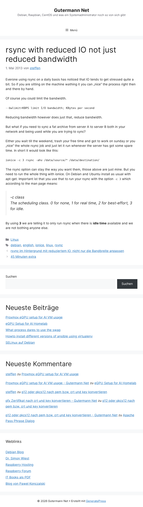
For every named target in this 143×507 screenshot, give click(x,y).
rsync (59, 245)
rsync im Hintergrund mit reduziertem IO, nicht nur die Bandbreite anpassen (67, 251)
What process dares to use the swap (33, 330)
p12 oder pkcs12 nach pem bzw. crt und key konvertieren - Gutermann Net (61, 415)
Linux (15, 239)
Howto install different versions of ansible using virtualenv (49, 336)
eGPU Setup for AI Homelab (26, 324)
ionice (39, 245)
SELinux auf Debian (20, 342)
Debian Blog (15, 452)
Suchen (11, 276)
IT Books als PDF (18, 477)
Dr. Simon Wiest (17, 458)
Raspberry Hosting (19, 465)
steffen (11, 374)
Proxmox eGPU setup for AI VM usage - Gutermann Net (47, 383)
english (28, 245)
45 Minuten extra (23, 257)
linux (49, 245)
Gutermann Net (71, 10)
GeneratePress (96, 501)
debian (16, 245)
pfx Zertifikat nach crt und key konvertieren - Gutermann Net (51, 401)
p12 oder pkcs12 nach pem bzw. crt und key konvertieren (64, 392)
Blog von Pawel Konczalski (25, 483)
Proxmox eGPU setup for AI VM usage (34, 317)
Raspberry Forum (18, 471)
